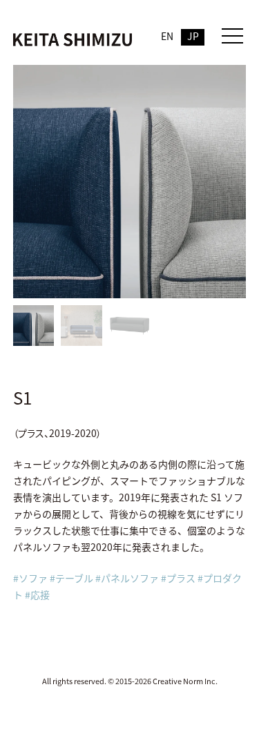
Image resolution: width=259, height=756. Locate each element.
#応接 (37, 594)
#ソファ (30, 578)
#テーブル (71, 578)
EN (167, 36)
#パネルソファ (127, 578)
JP (193, 36)
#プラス (178, 578)
